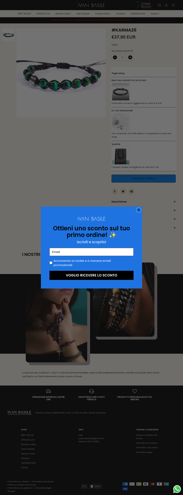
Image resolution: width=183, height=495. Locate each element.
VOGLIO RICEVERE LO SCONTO (91, 275)
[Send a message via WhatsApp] (177, 489)
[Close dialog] (138, 210)
